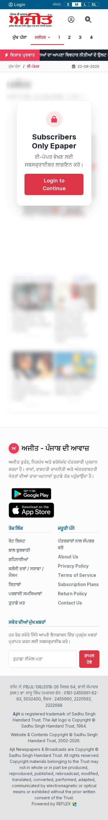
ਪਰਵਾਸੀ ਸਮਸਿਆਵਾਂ (25, 593)
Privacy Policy (73, 566)
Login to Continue (54, 184)
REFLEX (64, 803)
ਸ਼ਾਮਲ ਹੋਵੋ (89, 659)
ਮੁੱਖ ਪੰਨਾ (20, 37)
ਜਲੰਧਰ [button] (40, 37)
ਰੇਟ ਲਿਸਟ (17, 541)
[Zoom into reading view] (88, 20)
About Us (68, 557)
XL (94, 4)
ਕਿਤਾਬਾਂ (15, 584)
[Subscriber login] (71, 20)
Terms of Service (77, 575)
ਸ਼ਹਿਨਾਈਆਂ (18, 559)
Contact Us (70, 603)
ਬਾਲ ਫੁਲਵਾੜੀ (19, 550)
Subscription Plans (78, 584)
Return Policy (72, 593)
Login (19, 4)
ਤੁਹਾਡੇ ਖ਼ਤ (17, 603)
